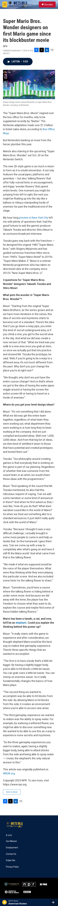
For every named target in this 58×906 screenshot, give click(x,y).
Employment (12, 848)
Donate (48, 4)
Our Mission (11, 841)
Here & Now (11, 792)
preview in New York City (33, 217)
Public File (10, 860)
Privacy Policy (12, 867)
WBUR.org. (9, 773)
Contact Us (11, 854)
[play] (4, 902)
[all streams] (54, 902)
